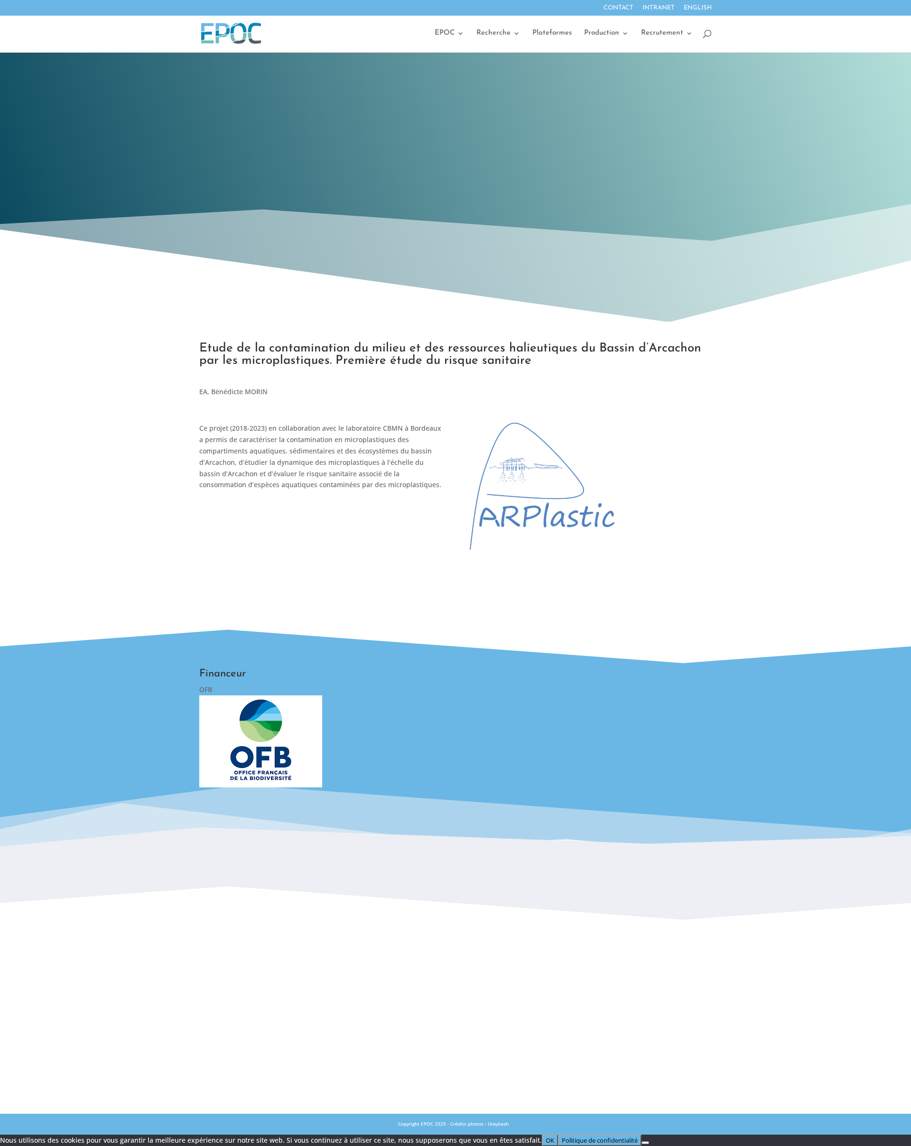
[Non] (645, 1142)
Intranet (658, 8)
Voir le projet (320, 518)
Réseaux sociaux (455, 996)
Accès (455, 975)
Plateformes (552, 33)
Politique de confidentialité (455, 1038)
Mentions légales (455, 1017)
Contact (618, 8)
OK (550, 1140)
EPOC (445, 33)
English (698, 8)
